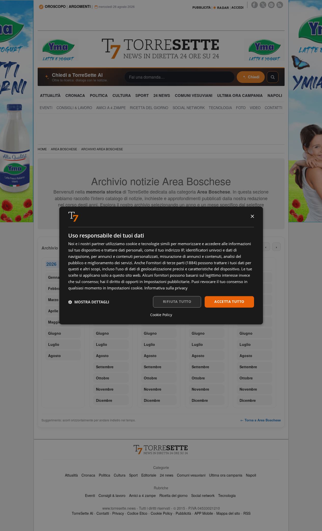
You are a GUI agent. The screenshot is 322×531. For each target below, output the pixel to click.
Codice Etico (137, 513)
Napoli (251, 475)
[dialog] (161, 265)
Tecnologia (227, 495)
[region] (161, 332)
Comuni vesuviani (191, 475)
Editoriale (148, 475)
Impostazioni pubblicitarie (166, 281)
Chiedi (253, 77)
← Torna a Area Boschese (260, 420)
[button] (88, 302)
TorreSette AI (82, 513)
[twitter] (263, 5)
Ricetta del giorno (173, 495)
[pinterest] (271, 5)
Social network (203, 495)
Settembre (105, 366)
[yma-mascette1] (264, 49)
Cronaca (88, 475)
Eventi (90, 495)
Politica (104, 475)
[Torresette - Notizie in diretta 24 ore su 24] (161, 449)
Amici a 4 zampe (142, 495)
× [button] (252, 216)
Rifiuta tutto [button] (177, 301)
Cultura (119, 475)
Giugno (54, 333)
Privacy (118, 513)
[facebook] (254, 5)
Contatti (102, 513)
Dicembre (104, 400)
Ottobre (102, 377)
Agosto (54, 355)
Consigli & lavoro (112, 495)
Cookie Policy (161, 513)
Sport (133, 475)
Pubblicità (183, 513)
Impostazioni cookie (124, 287)
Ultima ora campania (225, 475)
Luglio (53, 344)
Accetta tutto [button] (229, 301)
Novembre (105, 389)
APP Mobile (203, 513)
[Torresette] (161, 48)
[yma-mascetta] (58, 49)
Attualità (71, 475)
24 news (166, 475)
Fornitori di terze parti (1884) (171, 262)
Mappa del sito (228, 513)
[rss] (279, 5)
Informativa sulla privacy (166, 287)
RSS (246, 513)
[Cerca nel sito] (272, 77)
